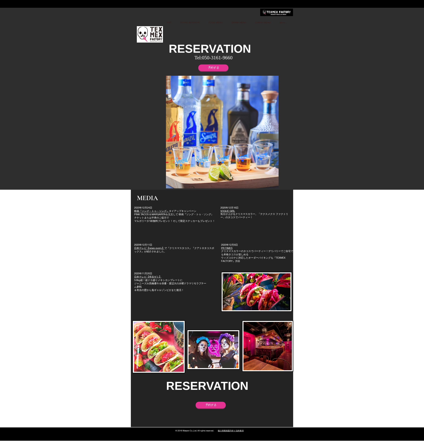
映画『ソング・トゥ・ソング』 (151, 210)
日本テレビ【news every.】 (149, 248)
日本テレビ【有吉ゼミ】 (147, 276)
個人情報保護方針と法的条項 (231, 430)
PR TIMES (227, 248)
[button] (215, 132)
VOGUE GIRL (227, 210)
